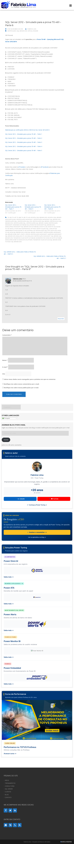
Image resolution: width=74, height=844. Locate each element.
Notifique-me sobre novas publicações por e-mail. (21, 388)
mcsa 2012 (53, 230)
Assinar (6, 440)
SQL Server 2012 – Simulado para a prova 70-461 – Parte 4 (23, 146)
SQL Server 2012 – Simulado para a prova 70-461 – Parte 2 (23, 138)
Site (3, 374)
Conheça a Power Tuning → (38, 505)
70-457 (14, 217)
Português (7, 418)
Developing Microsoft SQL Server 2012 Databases (22, 226)
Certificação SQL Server (41, 221)
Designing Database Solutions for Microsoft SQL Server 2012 (34, 225)
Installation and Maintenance (20, 228)
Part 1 (19, 234)
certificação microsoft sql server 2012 (46, 219)
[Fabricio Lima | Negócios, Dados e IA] (19, 5)
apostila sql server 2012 (38, 217)
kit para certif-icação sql (40, 228)
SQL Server (54, 236)
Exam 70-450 (43, 226)
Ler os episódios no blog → (37, 537)
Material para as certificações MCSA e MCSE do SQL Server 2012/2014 (27, 130)
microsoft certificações (44, 232)
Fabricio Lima (17, 279)
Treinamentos (10, 783)
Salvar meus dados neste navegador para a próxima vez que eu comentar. (30, 379)
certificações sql (19, 223)
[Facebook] (6, 810)
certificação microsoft (24, 219)
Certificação (11, 31)
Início (7, 780)
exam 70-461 (52, 226)
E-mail (5, 367)
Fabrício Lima (31, 29)
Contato (8, 797)
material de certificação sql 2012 (38, 230)
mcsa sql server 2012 (17, 232)
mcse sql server (29, 232)
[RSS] (19, 825)
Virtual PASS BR (33, 31)
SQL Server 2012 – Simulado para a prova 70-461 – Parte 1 (23, 134)
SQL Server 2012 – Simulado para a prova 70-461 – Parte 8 (52, 207)
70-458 (19, 217)
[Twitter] (10, 810)
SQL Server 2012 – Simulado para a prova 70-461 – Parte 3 (23, 142)
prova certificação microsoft (36, 234)
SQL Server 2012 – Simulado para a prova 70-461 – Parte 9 (33, 207)
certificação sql (11, 221)
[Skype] (10, 825)
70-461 (28, 217)
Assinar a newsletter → (38, 532)
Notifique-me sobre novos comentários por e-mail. (21, 384)
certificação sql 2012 (24, 221)
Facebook (45, 167)
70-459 (23, 217)
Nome (5, 360)
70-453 (10, 217)
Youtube (22, 167)
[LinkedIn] (15, 810)
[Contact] (6, 825)
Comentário (7, 335)
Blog (7, 795)
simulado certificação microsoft (38, 236)
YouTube (55, 499)
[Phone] (15, 825)
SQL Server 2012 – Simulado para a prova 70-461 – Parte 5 (23, 150)
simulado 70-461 (21, 236)
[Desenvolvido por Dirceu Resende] (66, 842)
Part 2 (23, 234)
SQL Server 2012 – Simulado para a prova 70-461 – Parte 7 (13, 207)
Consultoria (9, 786)
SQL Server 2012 (22, 31)
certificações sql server (34, 223)
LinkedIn (22, 499)
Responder (61, 318)
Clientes (8, 792)
